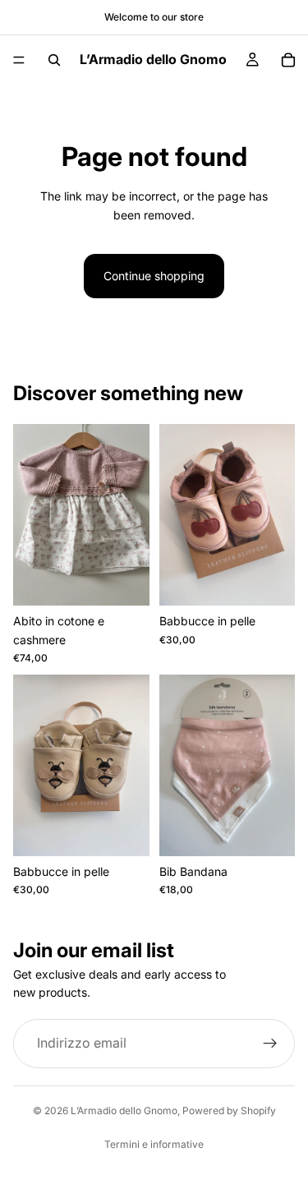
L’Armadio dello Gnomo (124, 1110)
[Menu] (19, 60)
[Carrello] (288, 60)
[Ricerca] (54, 60)
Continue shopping (154, 276)
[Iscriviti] (270, 1043)
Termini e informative (154, 1144)
